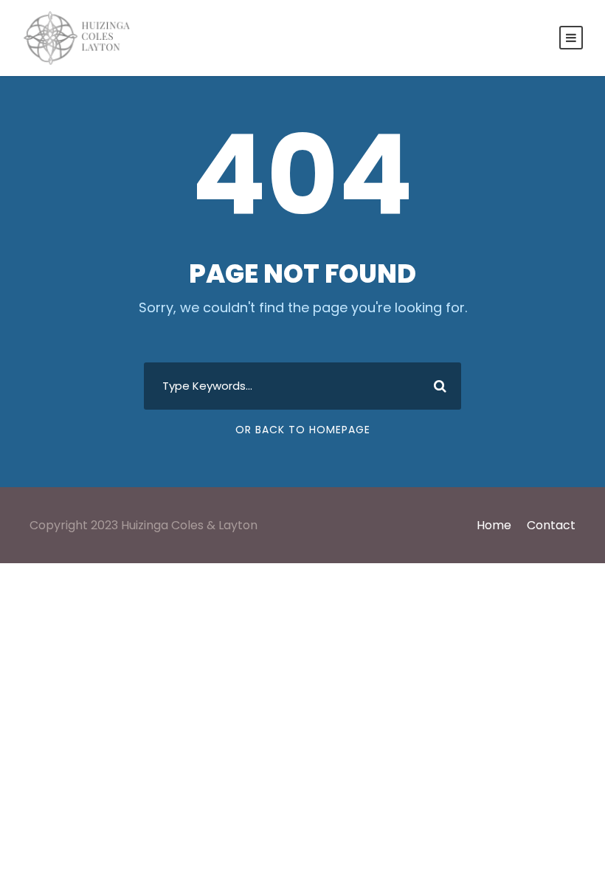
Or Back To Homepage (302, 429)
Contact (551, 525)
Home (494, 525)
